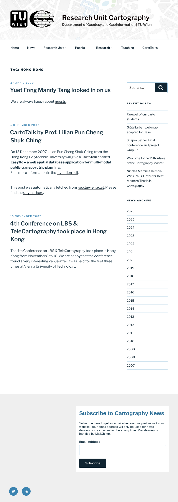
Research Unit (53, 47)
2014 (130, 308)
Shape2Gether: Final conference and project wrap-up (143, 145)
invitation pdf (67, 173)
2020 (131, 260)
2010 (130, 341)
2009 (131, 349)
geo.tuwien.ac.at (91, 187)
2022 (130, 243)
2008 (131, 357)
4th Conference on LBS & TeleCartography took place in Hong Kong (58, 231)
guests (60, 101)
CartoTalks (150, 47)
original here (33, 193)
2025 (130, 219)
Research (103, 47)
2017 (130, 284)
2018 (130, 276)
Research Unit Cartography (106, 17)
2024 (130, 227)
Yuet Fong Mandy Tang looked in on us (60, 90)
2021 (130, 251)
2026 (130, 211)
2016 (130, 292)
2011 (130, 333)
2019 (130, 268)
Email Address (89, 441)
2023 (130, 235)
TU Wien (145, 25)
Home (14, 47)
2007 (131, 365)
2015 (130, 300)
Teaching (127, 47)
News (31, 47)
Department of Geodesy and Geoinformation (98, 25)
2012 (130, 325)
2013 (130, 316)
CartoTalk (89, 157)
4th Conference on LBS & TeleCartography (51, 251)
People (80, 47)
